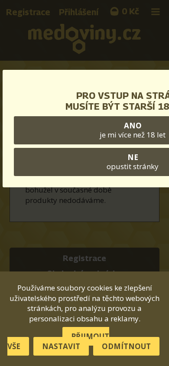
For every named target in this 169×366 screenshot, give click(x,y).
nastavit (61, 346)
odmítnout (126, 346)
